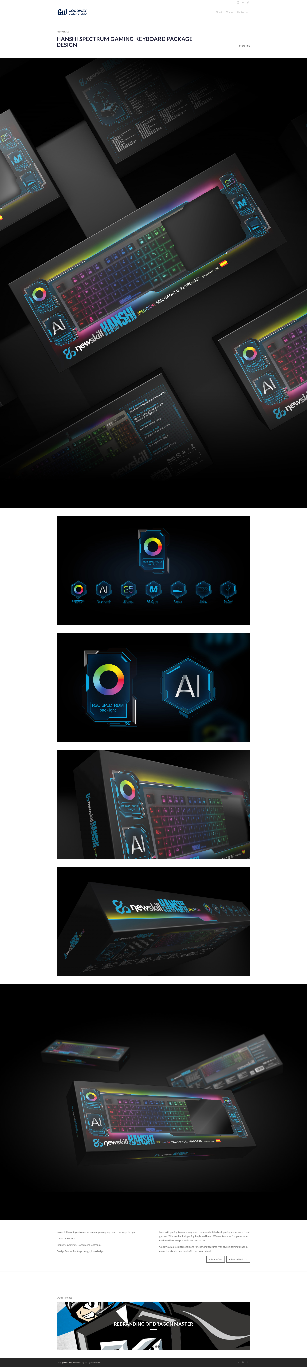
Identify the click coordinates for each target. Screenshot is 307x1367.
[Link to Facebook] (247, 2)
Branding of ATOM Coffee (153, 1324)
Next (243, 1326)
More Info (244, 45)
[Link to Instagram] (238, 2)
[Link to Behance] (243, 2)
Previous (64, 1326)
